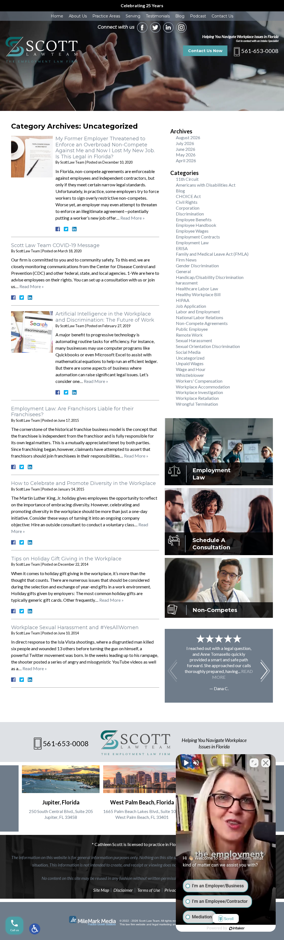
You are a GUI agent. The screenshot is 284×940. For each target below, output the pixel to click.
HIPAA (182, 300)
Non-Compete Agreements (202, 323)
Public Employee (192, 329)
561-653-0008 (259, 50)
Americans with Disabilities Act (205, 184)
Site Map (101, 890)
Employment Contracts (198, 236)
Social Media (188, 352)
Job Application (191, 306)
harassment (187, 282)
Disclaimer (123, 890)
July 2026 (185, 143)
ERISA (182, 248)
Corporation (187, 207)
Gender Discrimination (197, 265)
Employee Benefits (194, 219)
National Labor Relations (199, 317)
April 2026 (186, 160)
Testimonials (158, 16)
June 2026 (185, 149)
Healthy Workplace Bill (198, 294)
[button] (265, 671)
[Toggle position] (254, 762)
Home (57, 16)
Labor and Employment (198, 311)
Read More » (132, 217)
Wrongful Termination (197, 404)
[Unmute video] (185, 762)
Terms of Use (148, 890)
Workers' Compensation (199, 380)
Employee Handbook (196, 225)
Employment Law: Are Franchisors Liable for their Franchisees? (72, 412)
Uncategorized (190, 357)
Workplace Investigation (199, 392)
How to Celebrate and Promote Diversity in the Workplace (83, 483)
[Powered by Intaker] (237, 928)
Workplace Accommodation (203, 386)
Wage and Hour (191, 369)
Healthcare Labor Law (197, 288)
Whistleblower (190, 375)
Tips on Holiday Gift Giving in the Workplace (66, 559)
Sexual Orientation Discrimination (208, 346)
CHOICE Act (188, 196)
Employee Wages (192, 230)
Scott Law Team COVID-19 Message (55, 245)
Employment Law (192, 242)
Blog (179, 16)
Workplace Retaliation (197, 398)
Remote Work (189, 334)
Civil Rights (186, 202)
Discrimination (190, 213)
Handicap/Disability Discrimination (210, 277)
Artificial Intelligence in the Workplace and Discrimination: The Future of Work (104, 317)
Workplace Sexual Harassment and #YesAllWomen (75, 627)
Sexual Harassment (194, 340)
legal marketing (162, 924)
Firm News (186, 259)
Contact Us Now (205, 50)
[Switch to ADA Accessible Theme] (34, 928)
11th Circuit (187, 179)
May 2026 (186, 154)
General (183, 271)
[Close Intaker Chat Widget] (265, 762)
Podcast (198, 16)
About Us (78, 16)
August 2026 (188, 137)
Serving (133, 16)
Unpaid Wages (190, 363)
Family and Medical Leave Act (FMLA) (212, 253)
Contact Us (222, 16)
